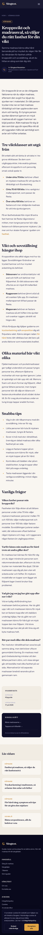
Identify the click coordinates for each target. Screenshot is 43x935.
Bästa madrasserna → (13, 722)
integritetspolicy (30, 921)
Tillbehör (5, 870)
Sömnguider (14, 15)
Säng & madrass (8, 864)
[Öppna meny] (39, 4)
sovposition (27, 330)
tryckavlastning (9, 330)
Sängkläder (6, 867)
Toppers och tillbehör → (14, 726)
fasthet (5, 234)
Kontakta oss (6, 889)
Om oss (4, 886)
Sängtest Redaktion (17, 67)
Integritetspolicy (7, 901)
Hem (4, 15)
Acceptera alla (31, 927)
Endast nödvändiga (13, 927)
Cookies (5, 904)
